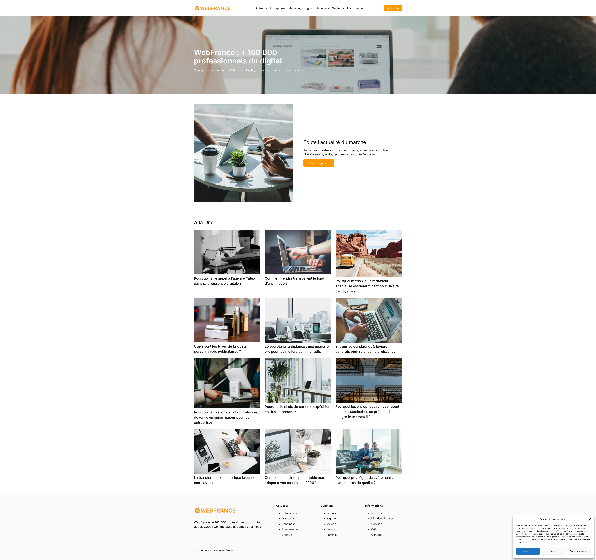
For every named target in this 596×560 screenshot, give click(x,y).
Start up (287, 534)
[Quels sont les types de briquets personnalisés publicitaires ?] (227, 321)
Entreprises (289, 513)
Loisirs (331, 529)
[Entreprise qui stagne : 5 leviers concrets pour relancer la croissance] (369, 321)
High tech (333, 518)
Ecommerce (290, 529)
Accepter (528, 551)
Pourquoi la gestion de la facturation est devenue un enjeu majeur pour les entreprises (226, 417)
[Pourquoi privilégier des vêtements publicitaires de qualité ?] (369, 452)
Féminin (332, 534)
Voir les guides (318, 163)
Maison (331, 524)
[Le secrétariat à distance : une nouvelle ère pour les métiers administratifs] (298, 321)
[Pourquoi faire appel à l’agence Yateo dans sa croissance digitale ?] (227, 253)
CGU (374, 529)
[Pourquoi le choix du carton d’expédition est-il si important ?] (298, 381)
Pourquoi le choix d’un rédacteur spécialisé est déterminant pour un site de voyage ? (367, 286)
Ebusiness (289, 524)
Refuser (554, 551)
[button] (589, 519)
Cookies (376, 524)
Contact (376, 534)
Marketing (288, 518)
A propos (377, 513)
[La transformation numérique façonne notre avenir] (227, 452)
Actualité (393, 8)
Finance (332, 513)
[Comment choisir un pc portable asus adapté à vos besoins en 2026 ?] (298, 452)
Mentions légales (382, 518)
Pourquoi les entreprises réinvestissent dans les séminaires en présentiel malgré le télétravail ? (367, 411)
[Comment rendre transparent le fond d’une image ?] (298, 253)
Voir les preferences (579, 551)
